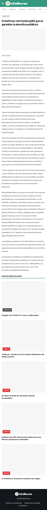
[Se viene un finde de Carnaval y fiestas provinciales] (23, 377)
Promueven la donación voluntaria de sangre (21, 479)
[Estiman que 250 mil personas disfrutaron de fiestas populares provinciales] (23, 418)
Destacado (7, 310)
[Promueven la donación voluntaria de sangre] (23, 460)
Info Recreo (26, 498)
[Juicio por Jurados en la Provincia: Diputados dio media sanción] (23, 336)
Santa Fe (6, 16)
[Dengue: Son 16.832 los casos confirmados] (23, 296)
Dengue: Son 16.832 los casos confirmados (20, 315)
